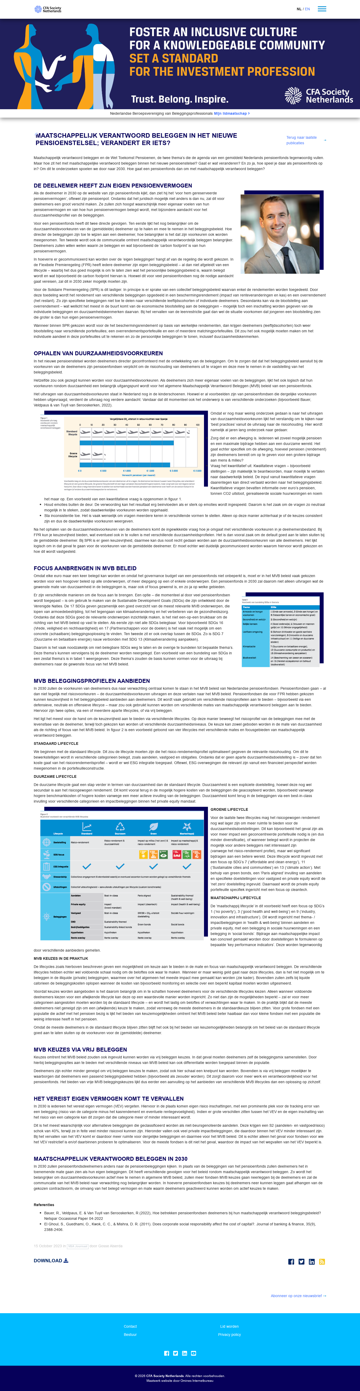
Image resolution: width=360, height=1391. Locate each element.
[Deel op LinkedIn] (313, 1262)
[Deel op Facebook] (292, 1262)
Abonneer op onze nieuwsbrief (296, 1295)
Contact (130, 1326)
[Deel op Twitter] (302, 1262)
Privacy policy (229, 1334)
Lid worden (229, 1326)
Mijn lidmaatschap (231, 113)
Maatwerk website (159, 1380)
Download (49, 1260)
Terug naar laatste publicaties (301, 140)
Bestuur (130, 1334)
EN (307, 9)
